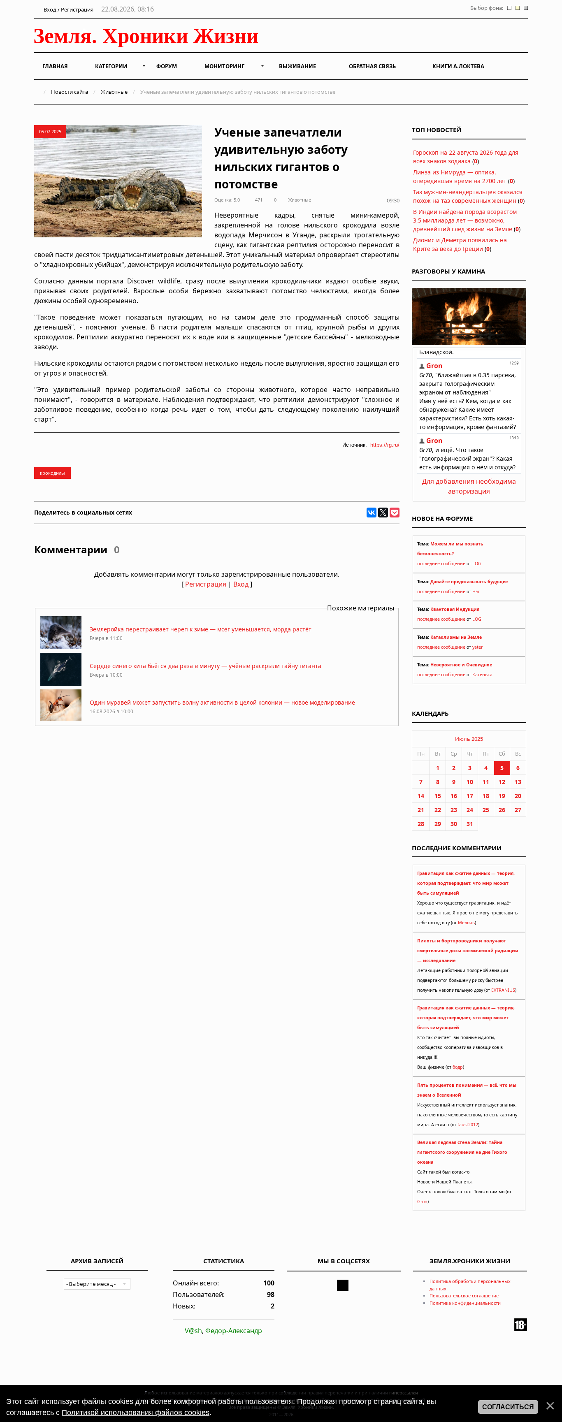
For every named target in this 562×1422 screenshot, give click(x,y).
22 (437, 810)
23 (454, 810)
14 (421, 796)
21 (421, 810)
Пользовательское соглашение (464, 1295)
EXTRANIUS (503, 990)
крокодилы (52, 473)
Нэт (476, 591)
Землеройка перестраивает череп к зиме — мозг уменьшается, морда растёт (200, 629)
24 (470, 810)
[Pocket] (394, 512)
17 (470, 796)
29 (437, 824)
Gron (422, 1201)
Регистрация (205, 584)
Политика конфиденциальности (465, 1303)
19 (502, 796)
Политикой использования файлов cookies (135, 1412)
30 (454, 824)
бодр (458, 1067)
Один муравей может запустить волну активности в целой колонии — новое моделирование (222, 702)
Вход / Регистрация (67, 9)
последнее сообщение (441, 563)
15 (437, 796)
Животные (114, 91)
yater (477, 647)
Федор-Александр (233, 1330)
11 (486, 782)
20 (518, 796)
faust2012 (467, 1124)
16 (454, 796)
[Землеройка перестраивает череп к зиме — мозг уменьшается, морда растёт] (60, 647)
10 (470, 782)
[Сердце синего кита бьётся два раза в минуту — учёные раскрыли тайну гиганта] (60, 683)
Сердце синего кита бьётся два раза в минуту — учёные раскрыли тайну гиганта (205, 666)
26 (502, 810)
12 (502, 782)
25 (486, 810)
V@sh (193, 1330)
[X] (383, 512)
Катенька (482, 674)
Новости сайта (69, 91)
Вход (240, 584)
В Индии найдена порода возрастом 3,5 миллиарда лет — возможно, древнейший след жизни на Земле (465, 220)
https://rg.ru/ (384, 445)
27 (518, 810)
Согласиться (508, 1406)
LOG (476, 563)
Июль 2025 (469, 738)
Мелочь (466, 923)
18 (486, 796)
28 (421, 824)
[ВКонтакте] (371, 512)
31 (470, 824)
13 (518, 782)
